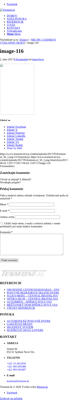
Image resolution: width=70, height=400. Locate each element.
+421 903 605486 (16, 366)
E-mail (4, 210)
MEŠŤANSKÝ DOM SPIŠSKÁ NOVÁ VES (32, 304)
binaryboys (38, 59)
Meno (4, 204)
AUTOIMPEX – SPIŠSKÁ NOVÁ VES (29, 301)
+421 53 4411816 (16, 363)
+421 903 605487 (16, 369)
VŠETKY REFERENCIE (21, 307)
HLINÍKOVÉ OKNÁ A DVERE (25, 330)
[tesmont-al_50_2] (7, 9)
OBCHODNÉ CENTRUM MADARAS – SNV (33, 289)
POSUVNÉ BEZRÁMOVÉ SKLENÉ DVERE (33, 292)
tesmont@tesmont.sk (18, 381)
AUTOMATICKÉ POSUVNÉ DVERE (28, 321)
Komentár (6, 232)
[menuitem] (38, 15)
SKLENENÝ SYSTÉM (20, 327)
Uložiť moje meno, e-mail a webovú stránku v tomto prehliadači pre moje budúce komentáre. (30, 225)
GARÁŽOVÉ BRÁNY (20, 324)
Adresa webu (7, 217)
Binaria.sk (42, 386)
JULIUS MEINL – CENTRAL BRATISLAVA (32, 295)
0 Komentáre (21, 59)
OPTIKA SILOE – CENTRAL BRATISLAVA (32, 298)
